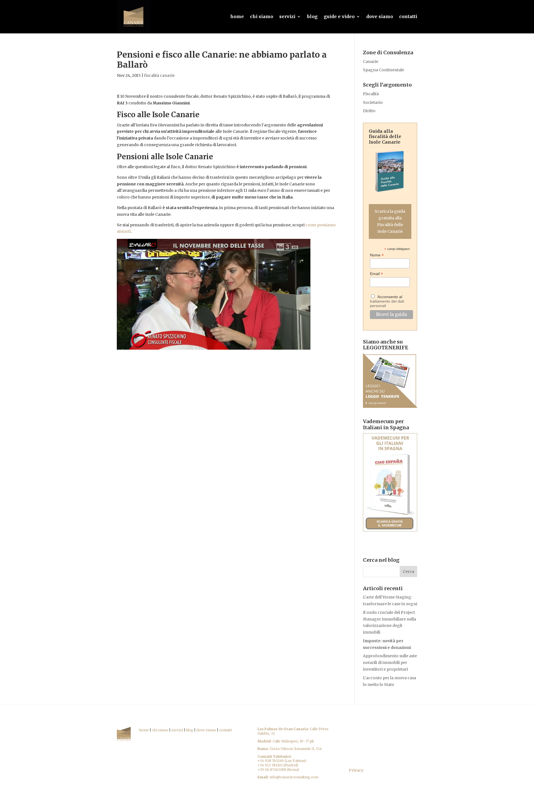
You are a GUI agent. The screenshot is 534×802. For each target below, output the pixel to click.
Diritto (369, 110)
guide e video (339, 16)
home (237, 16)
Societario (373, 102)
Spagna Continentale (383, 69)
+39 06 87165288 (272, 769)
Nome (377, 255)
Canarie (370, 61)
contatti (408, 16)
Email (376, 273)
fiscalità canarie (159, 75)
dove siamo (379, 16)
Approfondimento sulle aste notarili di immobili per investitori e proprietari (390, 662)
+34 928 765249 (271, 761)
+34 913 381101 (270, 765)
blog (312, 16)
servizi (287, 16)
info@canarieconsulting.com (294, 777)
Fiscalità (371, 93)
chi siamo (261, 16)
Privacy (356, 770)
